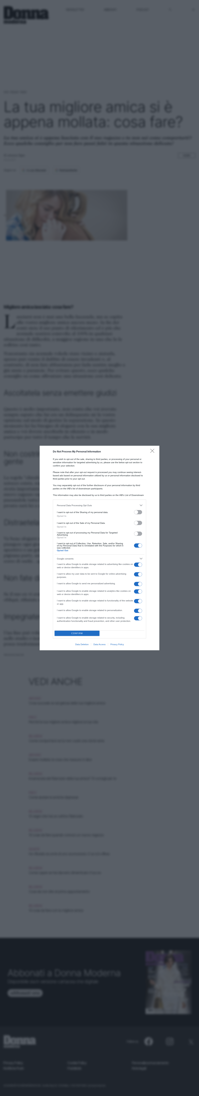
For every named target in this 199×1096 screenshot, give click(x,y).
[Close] (153, 452)
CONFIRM (77, 633)
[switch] (138, 512)
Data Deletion (82, 644)
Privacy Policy (117, 644)
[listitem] (99, 505)
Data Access (99, 644)
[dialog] (99, 548)
